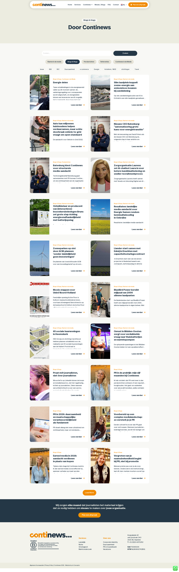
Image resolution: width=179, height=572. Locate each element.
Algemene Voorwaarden (37, 565)
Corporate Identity (110, 542)
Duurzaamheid (70, 69)
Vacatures (107, 549)
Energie (96, 69)
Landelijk (82, 542)
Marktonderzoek (85, 549)
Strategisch (83, 547)
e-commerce (84, 69)
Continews (57, 565)
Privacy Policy (49, 565)
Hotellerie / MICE (110, 69)
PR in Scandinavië (110, 547)
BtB (50, 69)
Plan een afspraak (89, 515)
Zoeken (125, 53)
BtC (58, 69)
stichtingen (125, 69)
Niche (81, 545)
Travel (137, 69)
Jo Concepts (76, 565)
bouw (42, 69)
